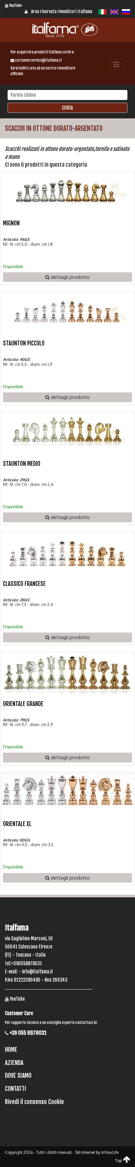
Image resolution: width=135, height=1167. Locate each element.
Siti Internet (85, 1152)
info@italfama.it (37, 971)
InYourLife (110, 1152)
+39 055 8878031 (28, 1033)
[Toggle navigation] (116, 64)
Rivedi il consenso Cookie (34, 1101)
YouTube (15, 5)
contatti (15, 1088)
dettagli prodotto (69, 277)
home (11, 1049)
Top (119, 1160)
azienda (14, 1062)
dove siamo (18, 1075)
